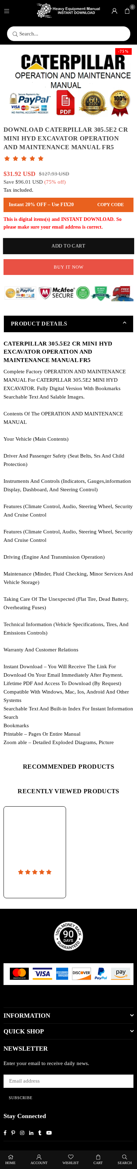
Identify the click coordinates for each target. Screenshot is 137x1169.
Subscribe (21, 1098)
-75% (123, 51)
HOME (10, 1163)
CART (98, 1163)
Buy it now (69, 267)
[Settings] (114, 10)
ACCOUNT (39, 1163)
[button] (127, 10)
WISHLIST (71, 1163)
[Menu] (6, 10)
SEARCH (125, 1163)
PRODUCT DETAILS (39, 324)
